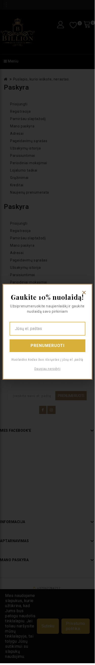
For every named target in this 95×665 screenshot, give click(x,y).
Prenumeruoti (47, 345)
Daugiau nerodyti (47, 369)
